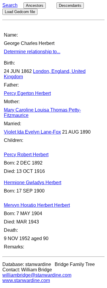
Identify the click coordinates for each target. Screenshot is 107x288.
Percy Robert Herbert (26, 154)
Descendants (70, 5)
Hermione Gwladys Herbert (32, 182)
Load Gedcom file (20, 12)
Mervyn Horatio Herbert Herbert (37, 205)
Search (10, 5)
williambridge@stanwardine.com (36, 275)
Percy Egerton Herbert (27, 93)
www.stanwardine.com (26, 280)
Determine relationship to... (32, 51)
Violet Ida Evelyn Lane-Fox (32, 131)
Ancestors (34, 5)
